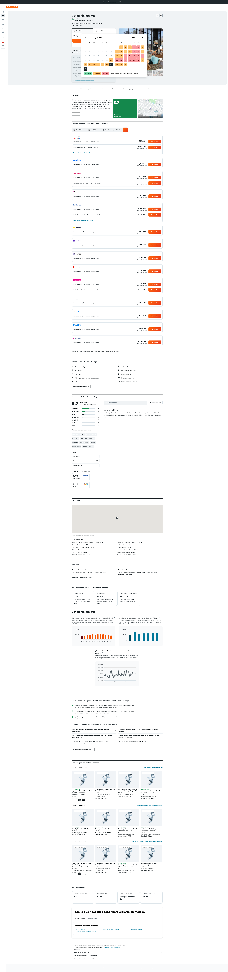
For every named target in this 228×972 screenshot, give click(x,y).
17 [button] (85, 60)
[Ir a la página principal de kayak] (12, 7)
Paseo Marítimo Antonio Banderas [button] (105, 789)
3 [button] (85, 52)
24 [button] (85, 64)
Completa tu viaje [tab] (80, 918)
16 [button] (111, 56)
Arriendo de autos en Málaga (111, 929)
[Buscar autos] (3, 19)
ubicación (91, 438)
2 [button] (111, 47)
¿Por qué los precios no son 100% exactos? (86, 959)
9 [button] (111, 52)
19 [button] (94, 60)
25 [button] (89, 64)
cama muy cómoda (91, 435)
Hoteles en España (99, 968)
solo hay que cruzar (88, 446)
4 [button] (89, 52)
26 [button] (94, 64)
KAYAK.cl (74, 968)
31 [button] (85, 69)
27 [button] (98, 64)
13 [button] (98, 56)
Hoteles (80, 968)
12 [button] (94, 56)
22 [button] (107, 60)
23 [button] (111, 60)
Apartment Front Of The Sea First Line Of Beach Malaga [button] (82, 791)
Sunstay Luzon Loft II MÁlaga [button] (103, 829)
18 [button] (89, 60)
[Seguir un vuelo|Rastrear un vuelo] (3, 28)
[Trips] (3, 37)
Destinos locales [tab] (92, 918)
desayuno (75, 442)
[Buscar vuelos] (3, 12)
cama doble (84, 438)
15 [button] (106, 56)
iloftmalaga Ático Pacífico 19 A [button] (149, 863)
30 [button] (111, 64)
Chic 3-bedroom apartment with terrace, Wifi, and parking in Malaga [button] (128, 790)
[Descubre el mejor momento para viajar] (3, 32)
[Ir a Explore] (3, 24)
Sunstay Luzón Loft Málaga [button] (148, 829)
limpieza (92, 442)
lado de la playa (76, 446)
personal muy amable (78, 435)
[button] (226, 2)
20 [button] (98, 60)
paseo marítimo (84, 442)
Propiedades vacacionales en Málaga (86, 931)
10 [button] (85, 56)
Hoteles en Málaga (136, 929)
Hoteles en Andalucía (111, 968)
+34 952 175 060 (77, 25)
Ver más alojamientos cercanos (153, 767)
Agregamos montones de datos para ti (85, 956)
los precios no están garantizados (112, 947)
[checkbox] (81, 477)
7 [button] (102, 52)
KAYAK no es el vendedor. (81, 952)
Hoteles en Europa (88, 968)
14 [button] (102, 56)
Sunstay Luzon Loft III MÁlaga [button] (81, 829)
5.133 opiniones (88, 20)
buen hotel (75, 438)
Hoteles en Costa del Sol (125, 968)
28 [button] (102, 64)
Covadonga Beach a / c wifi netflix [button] (151, 791)
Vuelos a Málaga (80, 929)
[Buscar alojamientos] (3, 16)
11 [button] (89, 56)
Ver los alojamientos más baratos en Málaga (150, 805)
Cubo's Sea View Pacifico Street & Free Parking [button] (82, 864)
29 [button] (107, 64)
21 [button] (102, 60)
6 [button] (98, 52)
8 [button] (106, 52)
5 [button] (138, 47)
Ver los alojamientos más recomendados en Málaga (147, 841)
